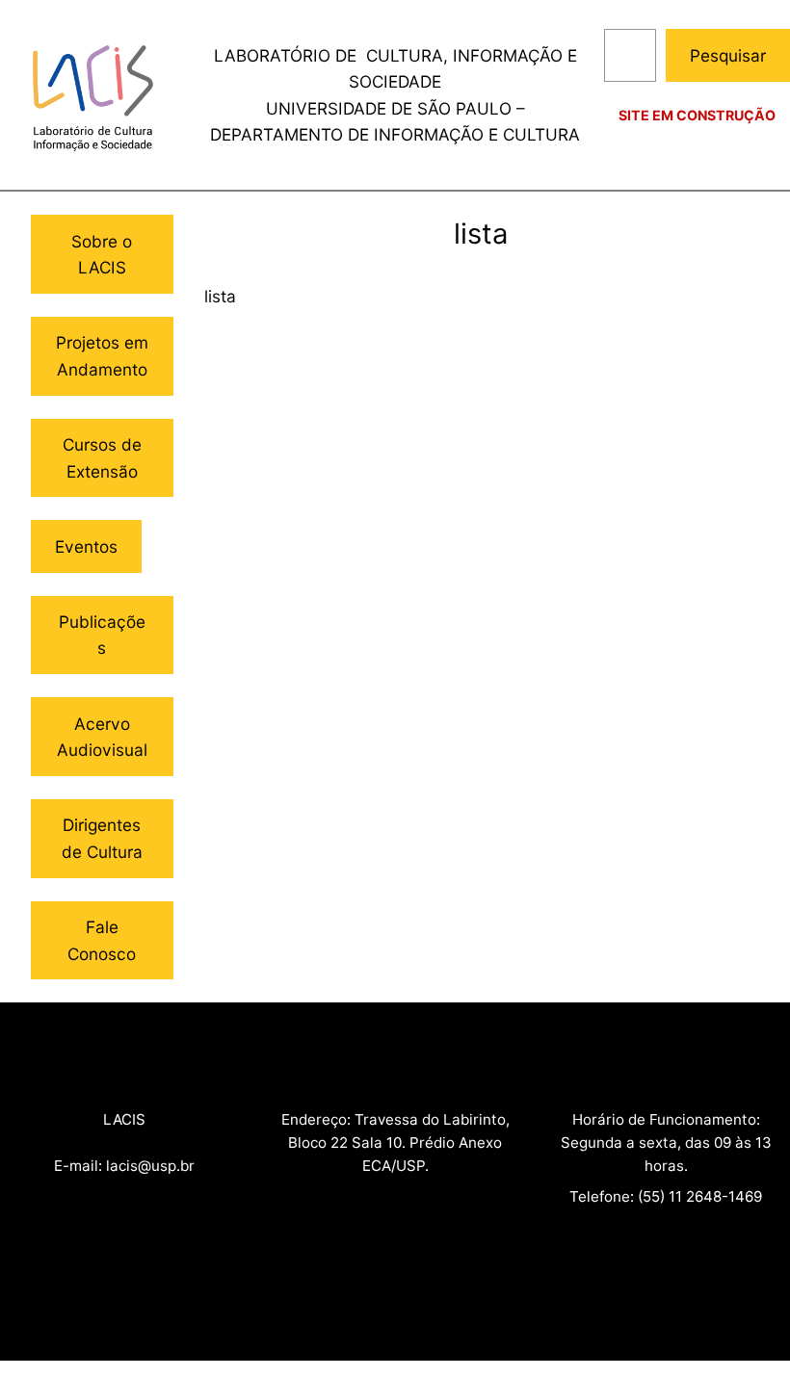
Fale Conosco (101, 940)
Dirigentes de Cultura (102, 838)
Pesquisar (728, 55)
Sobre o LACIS (101, 254)
